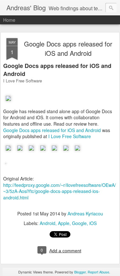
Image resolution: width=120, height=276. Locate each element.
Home (9, 20)
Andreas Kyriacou (85, 213)
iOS (93, 223)
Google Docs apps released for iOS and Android (68, 48)
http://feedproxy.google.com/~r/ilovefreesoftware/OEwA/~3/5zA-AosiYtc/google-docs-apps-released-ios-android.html (59, 191)
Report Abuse (98, 271)
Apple (63, 223)
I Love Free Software (69, 136)
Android (47, 223)
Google (79, 223)
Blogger (80, 271)
